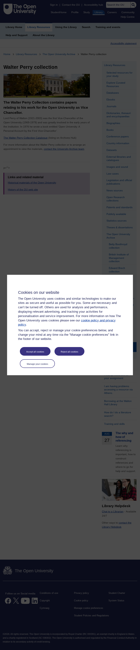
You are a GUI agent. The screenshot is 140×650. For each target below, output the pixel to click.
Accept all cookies (35, 352)
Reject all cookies (69, 352)
